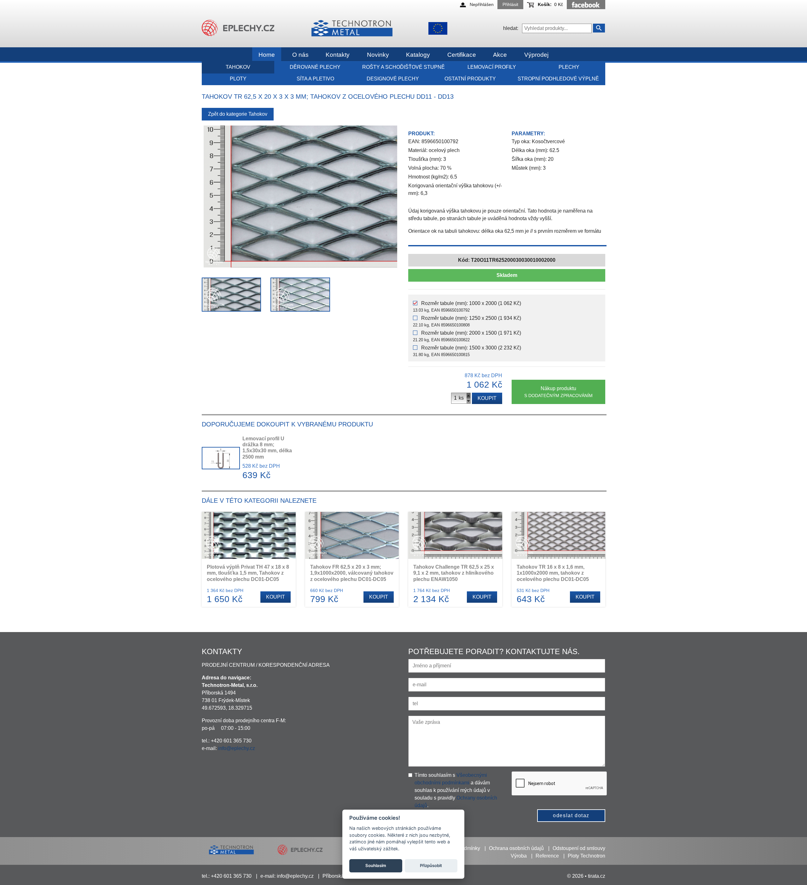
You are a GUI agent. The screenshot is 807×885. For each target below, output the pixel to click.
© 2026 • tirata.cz (586, 876)
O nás (300, 54)
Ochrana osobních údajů (516, 848)
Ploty (238, 78)
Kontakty (338, 54)
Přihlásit (510, 4)
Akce (500, 54)
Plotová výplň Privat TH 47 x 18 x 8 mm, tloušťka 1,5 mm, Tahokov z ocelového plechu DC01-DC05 (248, 573)
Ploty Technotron (586, 856)
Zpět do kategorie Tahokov (237, 114)
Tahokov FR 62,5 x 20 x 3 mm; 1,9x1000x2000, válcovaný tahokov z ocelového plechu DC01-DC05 (351, 573)
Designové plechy (393, 78)
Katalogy (418, 54)
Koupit (487, 398)
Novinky (378, 54)
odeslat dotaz (571, 815)
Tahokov (238, 67)
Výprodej (536, 54)
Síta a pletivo (315, 78)
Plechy (569, 67)
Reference (547, 856)
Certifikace (461, 54)
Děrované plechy (315, 67)
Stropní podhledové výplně (558, 78)
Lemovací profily (491, 67)
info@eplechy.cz (236, 748)
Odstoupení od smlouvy (579, 848)
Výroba (519, 856)
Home (266, 54)
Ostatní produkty (470, 78)
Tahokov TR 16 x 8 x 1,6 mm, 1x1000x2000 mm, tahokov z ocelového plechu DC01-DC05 (553, 573)
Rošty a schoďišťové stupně (403, 67)
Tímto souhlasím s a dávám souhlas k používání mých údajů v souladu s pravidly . (456, 790)
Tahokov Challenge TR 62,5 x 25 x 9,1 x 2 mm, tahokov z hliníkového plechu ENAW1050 (453, 573)
